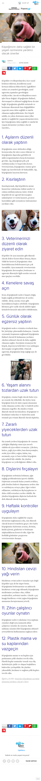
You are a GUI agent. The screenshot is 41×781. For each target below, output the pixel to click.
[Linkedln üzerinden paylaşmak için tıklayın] (20, 68)
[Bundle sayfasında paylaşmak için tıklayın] (4, 73)
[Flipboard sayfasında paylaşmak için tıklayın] (30, 68)
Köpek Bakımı (8, 40)
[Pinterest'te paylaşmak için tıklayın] (25, 68)
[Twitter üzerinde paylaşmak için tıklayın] (14, 68)
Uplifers (10, 60)
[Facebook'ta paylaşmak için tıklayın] (9, 68)
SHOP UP (25, 3)
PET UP (19, 40)
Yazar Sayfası (31, 761)
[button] (3, 3)
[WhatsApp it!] (34, 68)
